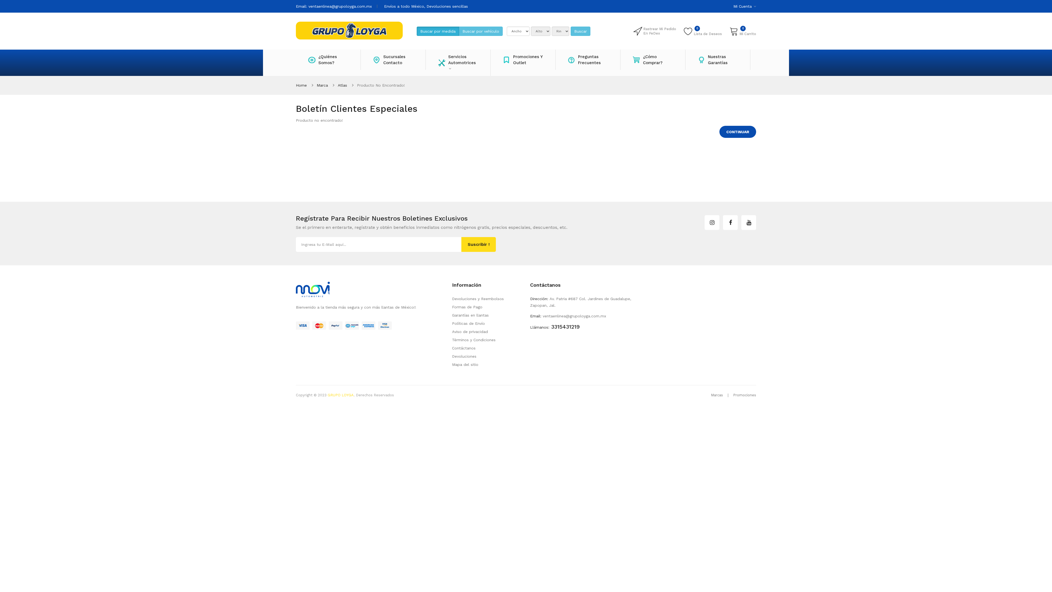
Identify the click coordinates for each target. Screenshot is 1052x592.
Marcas (717, 395)
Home (301, 85)
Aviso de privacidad (470, 331)
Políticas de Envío (468, 323)
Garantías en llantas (470, 315)
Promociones (744, 395)
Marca (322, 85)
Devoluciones (464, 356)
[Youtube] (748, 222)
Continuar (737, 132)
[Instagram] (712, 222)
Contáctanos (464, 348)
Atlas (342, 85)
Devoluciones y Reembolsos (478, 299)
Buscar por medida (438, 31)
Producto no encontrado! (381, 85)
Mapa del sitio (465, 364)
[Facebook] (730, 222)
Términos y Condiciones (474, 340)
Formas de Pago (467, 307)
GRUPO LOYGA (341, 395)
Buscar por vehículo (480, 31)
